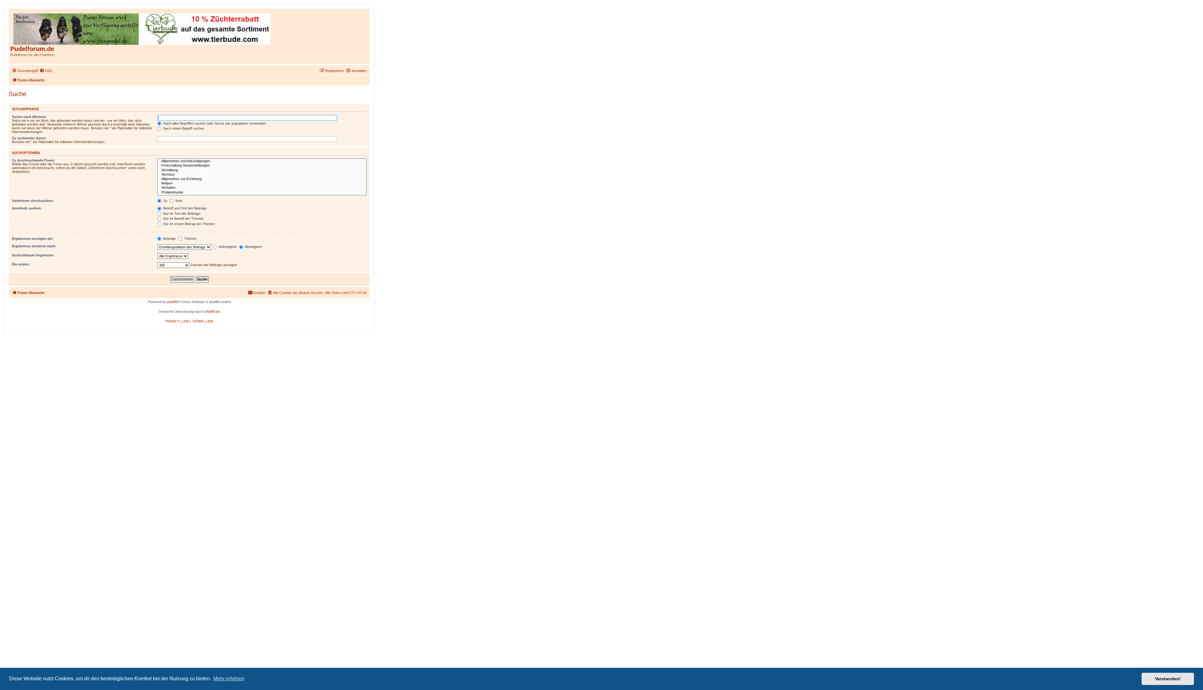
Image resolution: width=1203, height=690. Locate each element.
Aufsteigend (227, 247)
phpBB (172, 302)
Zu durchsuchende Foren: (33, 160)
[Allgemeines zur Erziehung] (262, 179)
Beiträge (169, 238)
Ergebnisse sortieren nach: (34, 246)
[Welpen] (262, 183)
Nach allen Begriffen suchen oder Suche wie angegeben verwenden (214, 123)
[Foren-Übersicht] (142, 27)
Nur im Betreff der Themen (183, 218)
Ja (164, 201)
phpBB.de (212, 311)
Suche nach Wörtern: (29, 117)
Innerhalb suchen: (27, 208)
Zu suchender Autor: (29, 138)
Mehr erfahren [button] (228, 678)
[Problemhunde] (262, 192)
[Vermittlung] (262, 170)
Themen (190, 238)
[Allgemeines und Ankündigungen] (262, 161)
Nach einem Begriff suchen (183, 128)
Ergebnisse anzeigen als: (32, 238)
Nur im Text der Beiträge (181, 213)
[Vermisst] (262, 174)
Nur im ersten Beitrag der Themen (188, 224)
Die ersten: (21, 264)
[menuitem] (45, 71)
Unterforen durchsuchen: (33, 201)
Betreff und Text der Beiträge (184, 208)
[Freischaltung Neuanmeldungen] (262, 165)
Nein (178, 201)
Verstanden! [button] (1168, 678)
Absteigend (253, 247)
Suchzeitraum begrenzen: (33, 255)
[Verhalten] (262, 188)
